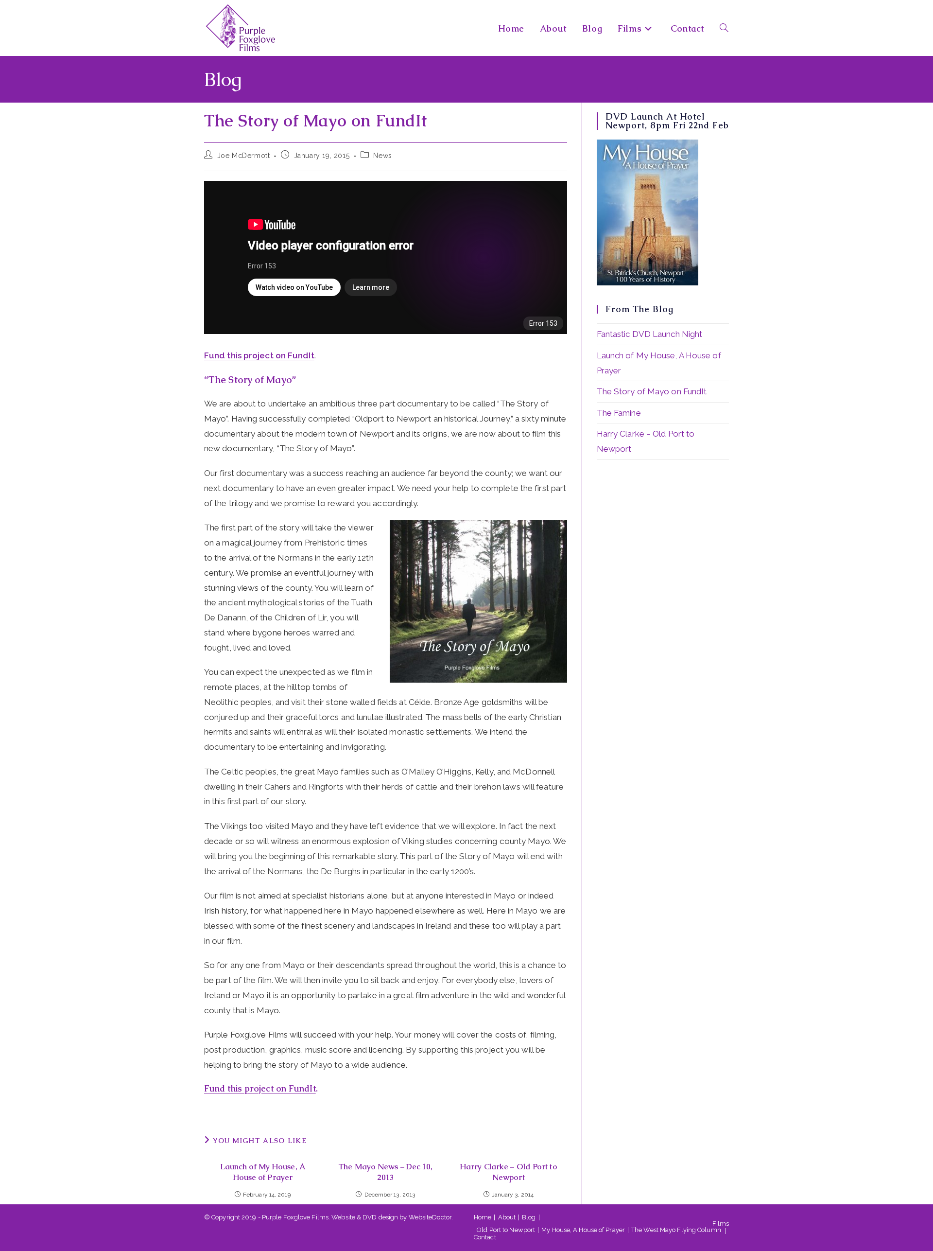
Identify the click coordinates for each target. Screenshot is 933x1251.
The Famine (619, 413)
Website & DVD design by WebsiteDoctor (391, 1217)
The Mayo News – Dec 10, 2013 (385, 1172)
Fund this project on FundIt (259, 355)
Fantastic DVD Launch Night (650, 334)
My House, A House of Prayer (583, 1229)
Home (482, 1217)
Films (720, 1223)
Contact (485, 1237)
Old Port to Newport (506, 1229)
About (507, 1217)
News (382, 155)
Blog (529, 1217)
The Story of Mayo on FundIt (652, 391)
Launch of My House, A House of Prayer (262, 1172)
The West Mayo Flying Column (676, 1229)
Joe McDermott (243, 155)
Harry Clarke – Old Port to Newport (508, 1172)
